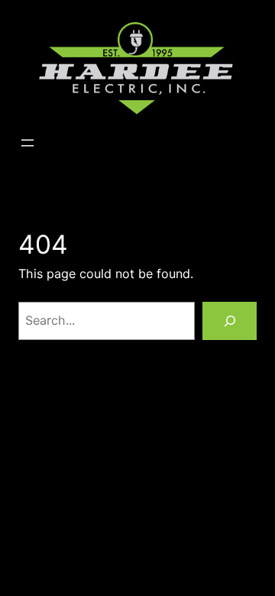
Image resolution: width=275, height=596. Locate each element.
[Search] (229, 320)
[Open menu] (27, 143)
